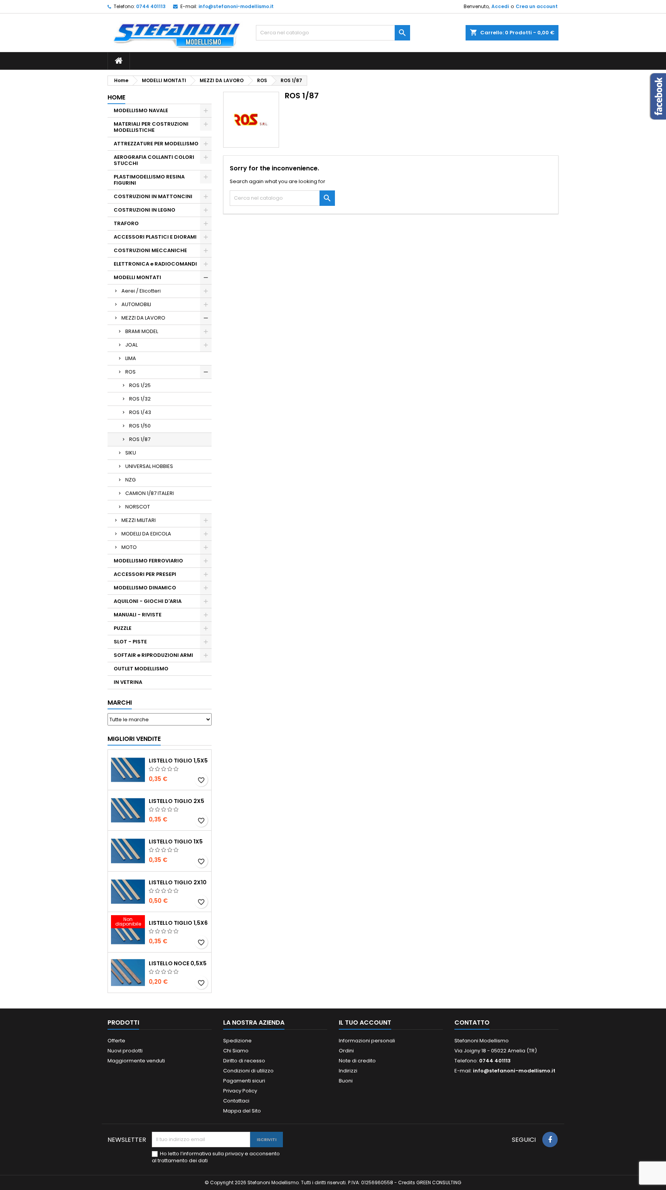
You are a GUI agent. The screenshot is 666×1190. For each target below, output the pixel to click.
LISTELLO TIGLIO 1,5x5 (178, 760)
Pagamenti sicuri (244, 1080)
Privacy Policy (240, 1090)
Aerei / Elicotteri (141, 291)
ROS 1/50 (140, 425)
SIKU (130, 452)
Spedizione (237, 1040)
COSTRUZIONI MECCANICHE (150, 250)
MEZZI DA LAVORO (143, 317)
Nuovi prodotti (125, 1050)
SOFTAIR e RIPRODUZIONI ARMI (153, 655)
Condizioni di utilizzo (248, 1070)
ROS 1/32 (140, 398)
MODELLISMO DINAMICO (145, 587)
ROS (130, 371)
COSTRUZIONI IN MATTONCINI (153, 196)
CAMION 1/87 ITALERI (149, 493)
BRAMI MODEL (141, 331)
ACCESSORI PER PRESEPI (145, 574)
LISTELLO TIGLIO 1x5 (176, 841)
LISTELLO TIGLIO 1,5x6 (178, 923)
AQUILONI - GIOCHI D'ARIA (148, 601)
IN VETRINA (128, 682)
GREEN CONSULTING (438, 1182)
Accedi (500, 6)
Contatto (471, 1022)
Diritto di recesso (244, 1060)
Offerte (116, 1040)
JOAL (131, 344)
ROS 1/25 (140, 385)
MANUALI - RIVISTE (137, 614)
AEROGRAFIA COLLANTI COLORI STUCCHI (154, 160)
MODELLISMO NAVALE (141, 110)
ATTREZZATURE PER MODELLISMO (156, 143)
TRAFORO (126, 223)
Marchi (120, 702)
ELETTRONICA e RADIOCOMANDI (155, 264)
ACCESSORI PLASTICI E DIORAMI (155, 237)
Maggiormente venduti (136, 1060)
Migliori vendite (134, 738)
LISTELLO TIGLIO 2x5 (176, 801)
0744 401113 (151, 6)
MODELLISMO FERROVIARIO (148, 560)
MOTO (129, 547)
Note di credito (357, 1060)
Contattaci (236, 1100)
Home (116, 97)
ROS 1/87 (139, 439)
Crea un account (537, 6)
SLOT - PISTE (130, 641)
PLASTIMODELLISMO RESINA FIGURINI (149, 180)
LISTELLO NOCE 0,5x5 (178, 963)
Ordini (346, 1050)
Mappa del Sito (242, 1110)
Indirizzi (348, 1070)
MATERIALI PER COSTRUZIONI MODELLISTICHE (151, 127)
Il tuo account (365, 1022)
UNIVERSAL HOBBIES (149, 466)
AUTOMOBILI (136, 304)
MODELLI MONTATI (137, 277)
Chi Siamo (236, 1050)
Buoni (346, 1080)
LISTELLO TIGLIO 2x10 (178, 882)
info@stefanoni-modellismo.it (236, 6)
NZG (130, 479)
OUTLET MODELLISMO (141, 668)
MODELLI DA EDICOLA (146, 533)
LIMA (130, 358)
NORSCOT (137, 506)
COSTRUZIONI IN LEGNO (144, 210)
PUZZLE (122, 628)
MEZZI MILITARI (138, 520)
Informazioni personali (367, 1040)
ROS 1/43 (140, 412)
